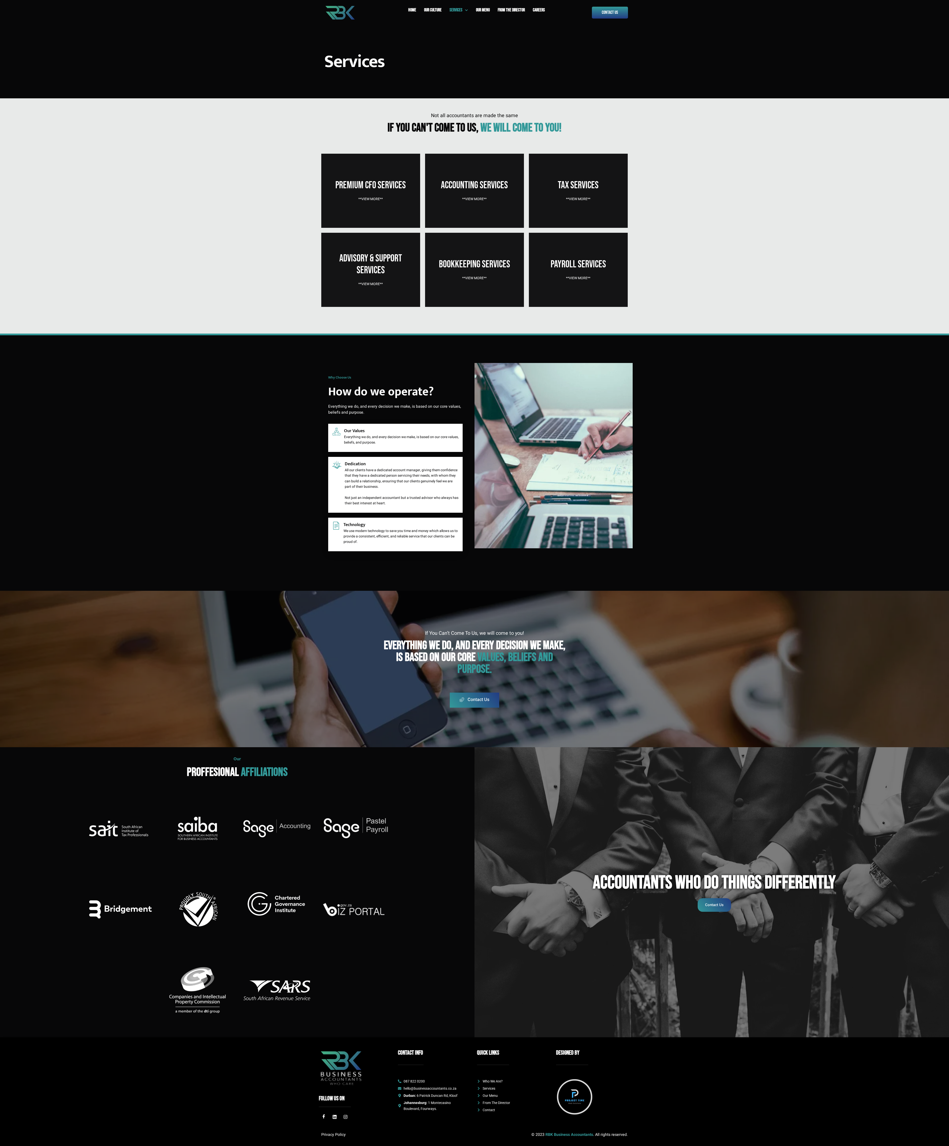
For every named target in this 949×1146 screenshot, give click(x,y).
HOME (412, 10)
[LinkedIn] (334, 1117)
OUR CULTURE (433, 10)
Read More (371, 208)
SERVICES (456, 10)
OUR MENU (483, 10)
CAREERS (539, 10)
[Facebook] (323, 1117)
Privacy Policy (333, 1135)
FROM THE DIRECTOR (511, 10)
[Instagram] (345, 1117)
